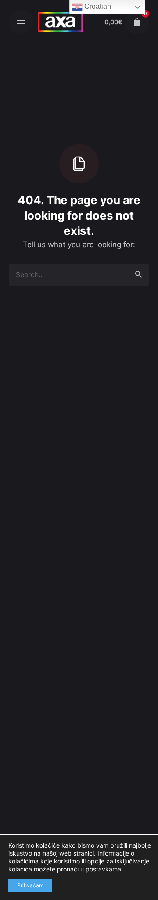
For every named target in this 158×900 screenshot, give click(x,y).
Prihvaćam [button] (30, 885)
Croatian (97, 6)
